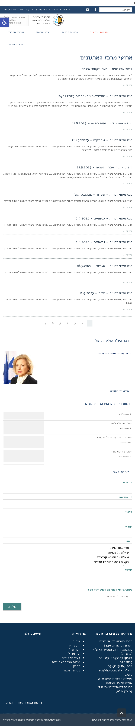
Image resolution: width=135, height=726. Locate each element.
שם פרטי (127, 482)
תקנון (76, 666)
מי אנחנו (56, 9)
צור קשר (29, 9)
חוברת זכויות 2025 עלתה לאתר (113, 436)
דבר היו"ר (73, 649)
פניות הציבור (71, 670)
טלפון (129, 512)
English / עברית (13, 9)
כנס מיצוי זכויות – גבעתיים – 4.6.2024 (104, 242)
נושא (129, 541)
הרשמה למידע (43, 9)
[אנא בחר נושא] (67, 547)
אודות (76, 641)
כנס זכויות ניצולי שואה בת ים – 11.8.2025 (102, 123)
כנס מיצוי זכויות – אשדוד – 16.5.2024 (104, 266)
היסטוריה (74, 645)
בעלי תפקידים (71, 658)
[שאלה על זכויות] (67, 552)
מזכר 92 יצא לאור (121, 450)
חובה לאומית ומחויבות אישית (114, 353)
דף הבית (67, 9)
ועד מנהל (74, 653)
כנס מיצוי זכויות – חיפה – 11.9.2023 (105, 293)
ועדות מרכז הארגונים (66, 662)
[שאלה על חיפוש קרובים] (67, 557)
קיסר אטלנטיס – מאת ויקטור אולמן (107, 68)
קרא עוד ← (127, 85)
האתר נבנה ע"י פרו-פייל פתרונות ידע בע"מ (112, 719)
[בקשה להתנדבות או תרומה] (67, 562)
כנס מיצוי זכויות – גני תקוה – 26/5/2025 (102, 140)
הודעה (128, 569)
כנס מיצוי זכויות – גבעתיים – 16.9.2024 (103, 218)
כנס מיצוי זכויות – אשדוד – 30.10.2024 (103, 194)
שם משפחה (125, 497)
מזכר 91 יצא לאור (121, 464)
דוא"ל (128, 526)
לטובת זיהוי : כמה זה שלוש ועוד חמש (110, 589)
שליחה (12, 606)
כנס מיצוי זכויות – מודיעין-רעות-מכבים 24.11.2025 (95, 96)
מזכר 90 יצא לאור (121, 421)
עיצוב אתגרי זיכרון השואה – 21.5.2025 (104, 167)
